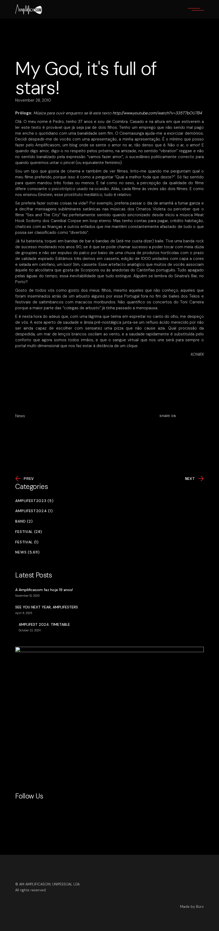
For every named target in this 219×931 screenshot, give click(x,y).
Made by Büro (192, 906)
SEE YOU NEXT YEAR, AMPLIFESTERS (46, 607)
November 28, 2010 (33, 100)
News (20, 416)
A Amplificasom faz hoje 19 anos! (44, 589)
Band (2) (24, 521)
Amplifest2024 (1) (34, 511)
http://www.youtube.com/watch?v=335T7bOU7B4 (157, 113)
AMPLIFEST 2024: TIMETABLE (44, 624)
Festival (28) (28, 531)
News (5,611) (27, 552)
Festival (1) (26, 542)
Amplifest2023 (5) (34, 501)
